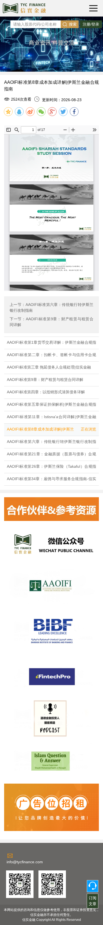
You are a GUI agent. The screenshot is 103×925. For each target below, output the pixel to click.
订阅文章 (92, 901)
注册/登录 (91, 24)
